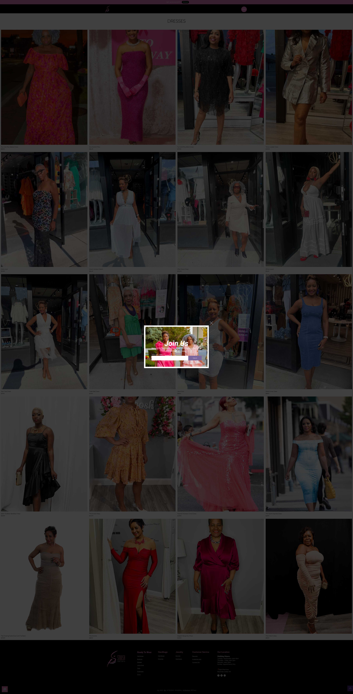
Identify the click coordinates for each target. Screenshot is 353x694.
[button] (211, 323)
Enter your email (157, 354)
